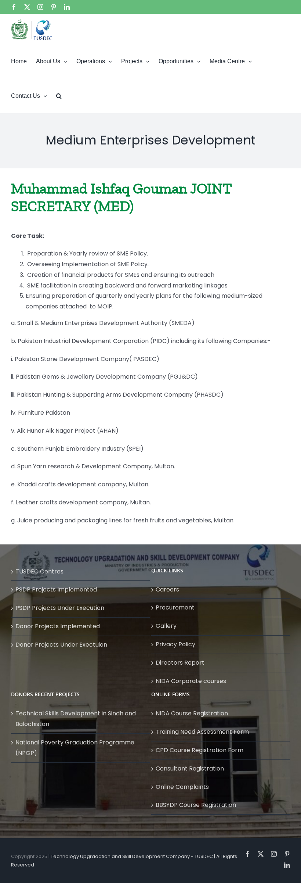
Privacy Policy (175, 644)
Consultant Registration (190, 768)
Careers (167, 589)
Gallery (166, 626)
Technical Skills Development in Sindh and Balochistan (75, 718)
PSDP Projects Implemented (56, 589)
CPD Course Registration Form (199, 750)
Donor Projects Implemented (57, 626)
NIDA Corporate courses (191, 681)
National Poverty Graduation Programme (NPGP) (74, 747)
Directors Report (180, 662)
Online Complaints (182, 787)
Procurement (175, 607)
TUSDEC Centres (39, 571)
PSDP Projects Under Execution (59, 608)
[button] (59, 95)
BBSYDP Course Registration (196, 805)
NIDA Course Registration (192, 713)
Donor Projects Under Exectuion (61, 644)
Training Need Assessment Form (202, 732)
